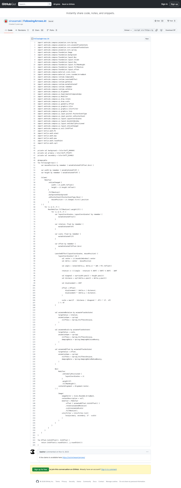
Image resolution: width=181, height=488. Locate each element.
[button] (156, 30)
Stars (39, 30)
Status (79, 481)
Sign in (164, 4)
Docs (95, 481)
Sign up (174, 4)
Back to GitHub (68, 4)
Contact (101, 481)
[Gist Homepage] (9, 4)
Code (10, 30)
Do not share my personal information (132, 481)
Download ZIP (170, 30)
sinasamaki (15, 21)
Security (72, 481)
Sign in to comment (109, 469)
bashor (43, 452)
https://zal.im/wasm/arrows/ (73, 457)
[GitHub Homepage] (37, 481)
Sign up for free (40, 469)
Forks (53, 30)
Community (87, 481)
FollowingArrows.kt (34, 21)
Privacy (64, 481)
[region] (90, 243)
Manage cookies (111, 481)
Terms (58, 481)
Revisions (23, 30)
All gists (56, 4)
